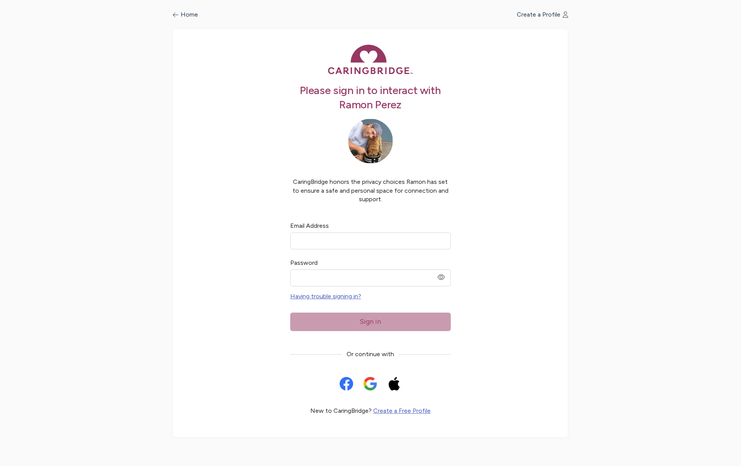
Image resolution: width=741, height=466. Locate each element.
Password (304, 262)
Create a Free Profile (402, 410)
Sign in (370, 321)
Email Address (309, 225)
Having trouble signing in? (325, 296)
